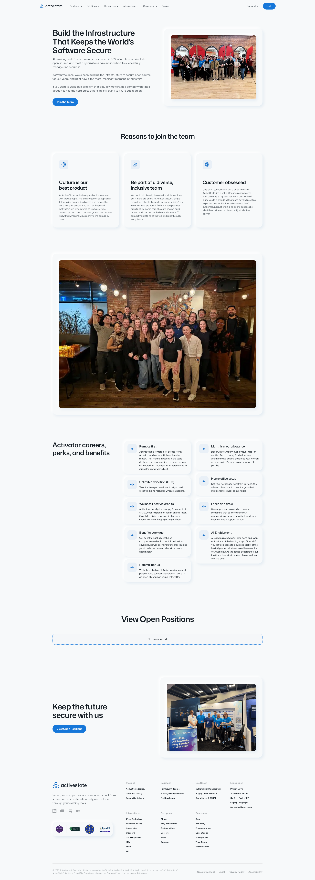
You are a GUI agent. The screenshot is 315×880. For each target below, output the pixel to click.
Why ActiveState (169, 823)
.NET (246, 798)
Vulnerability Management (208, 788)
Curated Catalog (134, 793)
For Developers (168, 798)
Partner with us (168, 828)
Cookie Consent (206, 871)
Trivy (128, 846)
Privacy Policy (236, 871)
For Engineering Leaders (172, 793)
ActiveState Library (135, 788)
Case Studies (202, 832)
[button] (76, 6)
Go (243, 793)
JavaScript (235, 793)
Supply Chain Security (206, 793)
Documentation (203, 828)
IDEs (128, 842)
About (164, 819)
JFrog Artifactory (134, 819)
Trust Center (202, 842)
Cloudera (130, 832)
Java (240, 788)
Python (233, 788)
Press (163, 837)
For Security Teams (170, 788)
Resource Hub (202, 846)
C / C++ (233, 798)
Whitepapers (202, 837)
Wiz (127, 851)
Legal (222, 871)
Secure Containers (135, 798)
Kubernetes (131, 828)
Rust (241, 798)
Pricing (165, 6)
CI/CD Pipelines (133, 837)
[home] (51, 6)
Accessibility (255, 871)
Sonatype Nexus (134, 823)
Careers (164, 832)
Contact (165, 842)
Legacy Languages (239, 802)
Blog (198, 819)
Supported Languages (241, 807)
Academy (200, 823)
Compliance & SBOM (206, 798)
